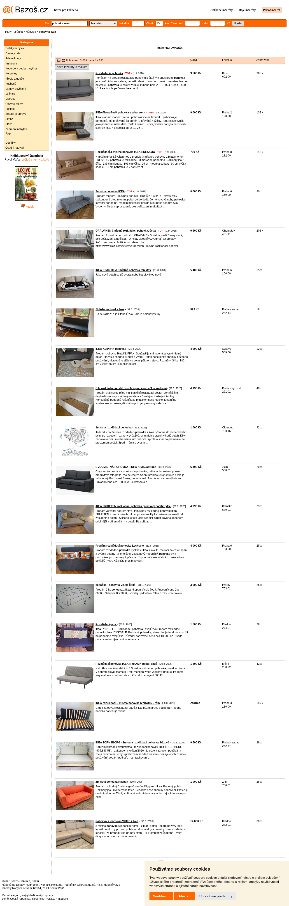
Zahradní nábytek (16, 129)
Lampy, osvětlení (15, 88)
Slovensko (38, 898)
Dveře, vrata (12, 53)
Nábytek (31, 31)
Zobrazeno (263, 60)
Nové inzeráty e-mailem (71, 67)
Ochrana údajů (86, 884)
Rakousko (62, 898)
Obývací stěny (14, 104)
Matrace (10, 98)
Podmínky (70, 884)
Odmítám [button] (184, 896)
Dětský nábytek (14, 48)
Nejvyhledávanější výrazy (37, 895)
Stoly (8, 124)
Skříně (9, 119)
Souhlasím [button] (161, 896)
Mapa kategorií (11, 895)
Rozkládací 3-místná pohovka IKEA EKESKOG (125, 152)
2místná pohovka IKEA (110, 191)
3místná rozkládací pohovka (114, 427)
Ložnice (10, 93)
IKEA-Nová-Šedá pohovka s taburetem (120, 112)
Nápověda (8, 884)
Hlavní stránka (14, 31)
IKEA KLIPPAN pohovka (111, 348)
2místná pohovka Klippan (112, 781)
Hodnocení (32, 884)
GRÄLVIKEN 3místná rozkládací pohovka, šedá (126, 230)
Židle (8, 134)
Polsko (50, 898)
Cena (193, 60)
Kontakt (45, 884)
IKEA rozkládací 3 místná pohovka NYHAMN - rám (128, 703)
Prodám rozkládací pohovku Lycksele (120, 545)
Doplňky (10, 142)
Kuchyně (10, 83)
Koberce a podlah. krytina (21, 68)
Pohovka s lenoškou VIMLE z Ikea (117, 821)
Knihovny (11, 63)
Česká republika (20, 898)
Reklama (56, 884)
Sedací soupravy (15, 113)
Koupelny (11, 73)
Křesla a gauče (14, 78)
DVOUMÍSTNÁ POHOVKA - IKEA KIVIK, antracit (126, 467)
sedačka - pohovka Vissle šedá (115, 584)
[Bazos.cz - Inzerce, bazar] (25, 12)
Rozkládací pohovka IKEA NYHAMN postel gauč (126, 663)
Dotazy (20, 884)
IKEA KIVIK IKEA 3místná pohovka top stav (123, 270)
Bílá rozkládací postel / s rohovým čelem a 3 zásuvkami (131, 388)
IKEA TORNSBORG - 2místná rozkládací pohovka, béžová (132, 742)
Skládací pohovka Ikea (110, 309)
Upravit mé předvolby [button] (215, 896)
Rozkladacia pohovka (109, 73)
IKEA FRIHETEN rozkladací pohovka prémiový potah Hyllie (133, 506)
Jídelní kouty (13, 58)
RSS (99, 884)
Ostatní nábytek (14, 147)
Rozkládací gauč (106, 624)
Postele (10, 108)
